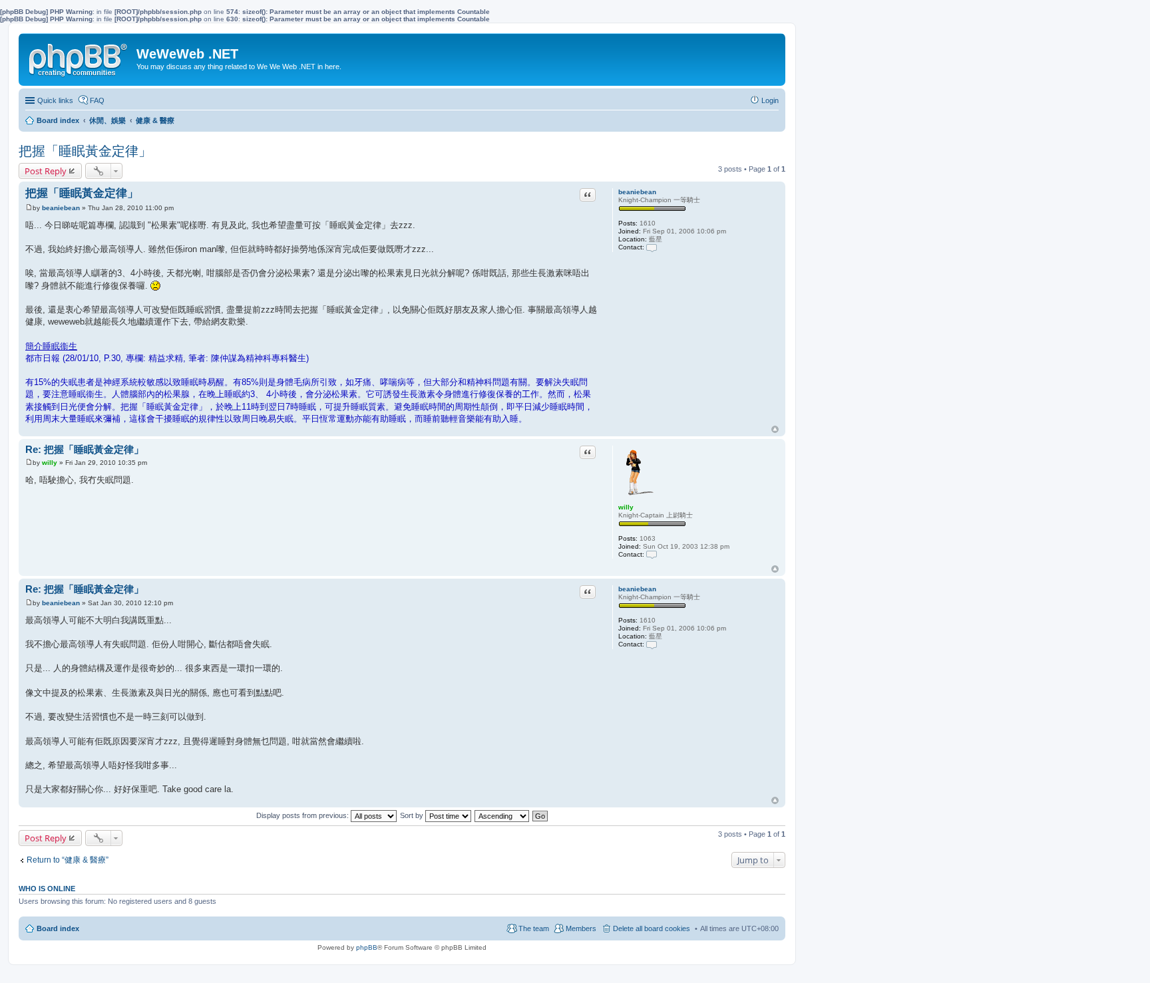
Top (775, 429)
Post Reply (46, 171)
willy (626, 507)
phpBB (366, 947)
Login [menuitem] (770, 100)
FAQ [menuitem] (97, 100)
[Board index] (79, 57)
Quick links (55, 100)
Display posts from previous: (303, 815)
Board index (58, 928)
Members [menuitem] (581, 928)
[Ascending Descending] (502, 815)
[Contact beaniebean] (651, 247)
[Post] (29, 207)
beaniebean (637, 192)
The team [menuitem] (533, 928)
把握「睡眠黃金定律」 (85, 151)
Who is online (47, 889)
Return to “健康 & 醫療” (67, 860)
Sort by (412, 815)
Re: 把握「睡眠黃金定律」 (84, 449)
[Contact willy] (651, 554)
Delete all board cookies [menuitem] (651, 928)
